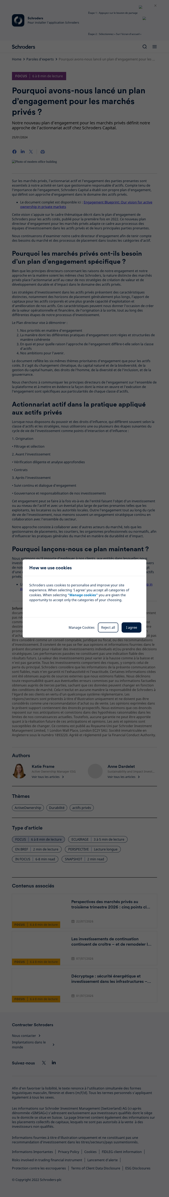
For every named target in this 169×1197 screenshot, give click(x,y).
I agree (131, 627)
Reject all (108, 627)
